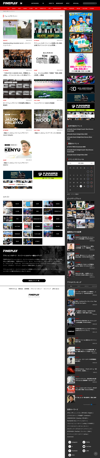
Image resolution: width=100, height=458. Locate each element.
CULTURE (85, 8)
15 (88, 179)
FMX (50, 8)
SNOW (65, 8)
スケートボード (78, 434)
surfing (84, 423)
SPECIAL (76, 3)
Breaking (79, 418)
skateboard (87, 415)
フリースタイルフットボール (74, 426)
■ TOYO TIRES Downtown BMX (76, 146)
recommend (70, 436)
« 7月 (69, 163)
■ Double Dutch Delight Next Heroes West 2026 (79, 138)
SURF (19, 8)
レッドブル (77, 412)
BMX (36, 8)
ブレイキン (84, 431)
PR (72, 412)
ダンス (85, 426)
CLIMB (31, 8)
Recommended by (87, 404)
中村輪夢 (80, 415)
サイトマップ (47, 288)
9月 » (92, 163)
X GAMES (90, 423)
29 (88, 186)
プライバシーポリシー (36, 288)
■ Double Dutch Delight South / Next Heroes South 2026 (80, 130)
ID (43, 3)
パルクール (70, 423)
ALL (9, 8)
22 (88, 182)
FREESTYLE (43, 8)
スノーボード (77, 423)
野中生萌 (84, 412)
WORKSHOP (59, 3)
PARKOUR (71, 8)
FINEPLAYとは (13, 288)
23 (91, 182)
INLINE (78, 8)
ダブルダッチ (79, 428)
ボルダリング (70, 428)
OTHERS (92, 8)
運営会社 (20, 288)
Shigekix (90, 412)
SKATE (13, 8)
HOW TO (51, 3)
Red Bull (77, 431)
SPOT (68, 3)
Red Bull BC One (71, 420)
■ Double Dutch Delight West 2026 (77, 134)
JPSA (68, 412)
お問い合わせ (55, 288)
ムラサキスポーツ (72, 415)
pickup (85, 434)
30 (91, 186)
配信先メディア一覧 (34, 280)
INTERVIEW (35, 3)
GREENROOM (71, 418)
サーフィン (70, 434)
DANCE (25, 8)
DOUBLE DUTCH (57, 8)
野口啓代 (84, 418)
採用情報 (26, 288)
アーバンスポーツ (82, 420)
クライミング (87, 428)
